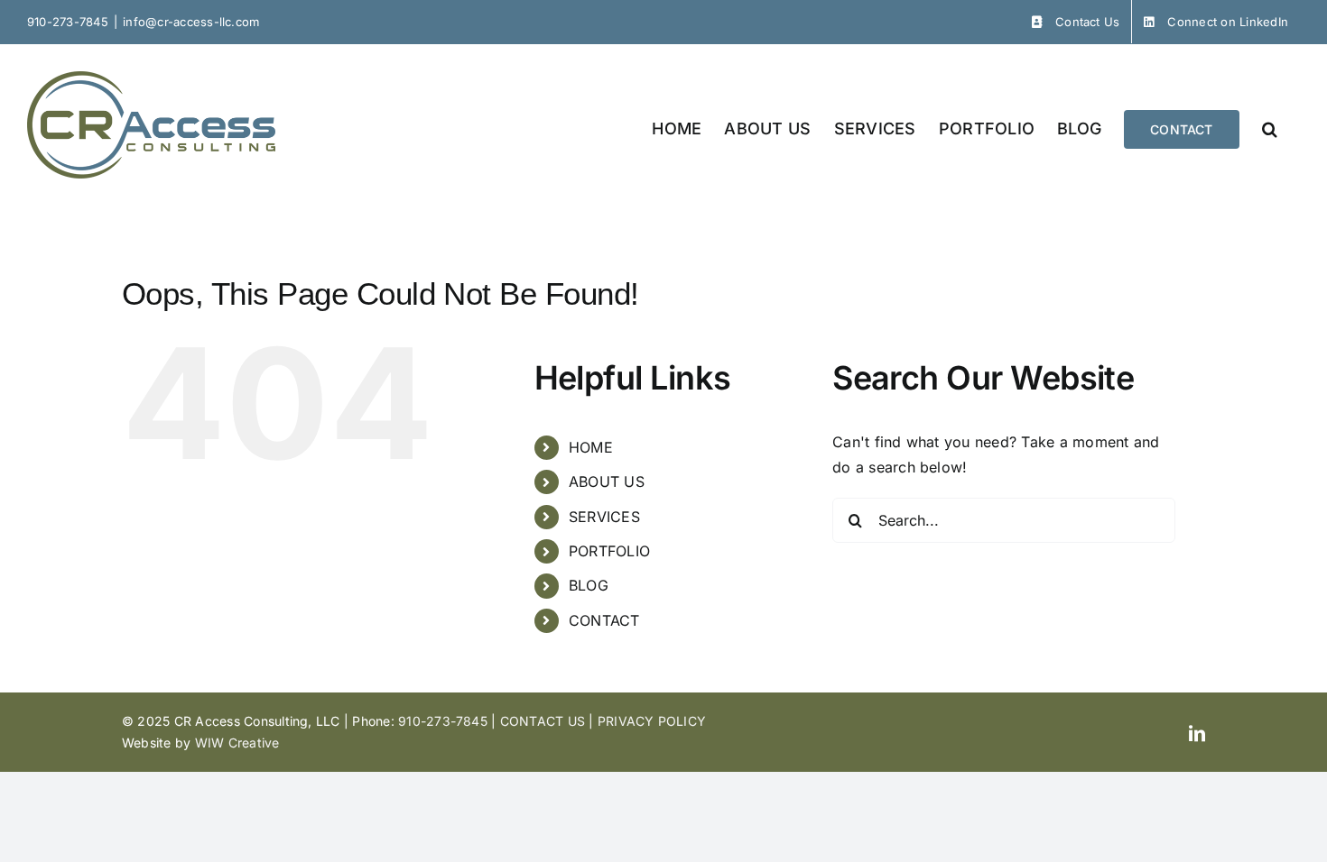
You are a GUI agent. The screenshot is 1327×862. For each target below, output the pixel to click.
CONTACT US (542, 721)
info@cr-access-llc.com (191, 21)
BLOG (588, 585)
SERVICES (604, 517)
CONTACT (604, 620)
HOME (591, 447)
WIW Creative (237, 742)
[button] (1269, 127)
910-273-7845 (67, 21)
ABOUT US (607, 481)
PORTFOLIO (609, 551)
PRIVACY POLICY (652, 721)
